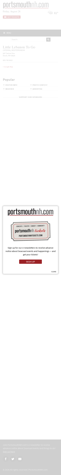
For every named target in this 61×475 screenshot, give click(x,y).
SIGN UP (30, 261)
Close (53, 272)
